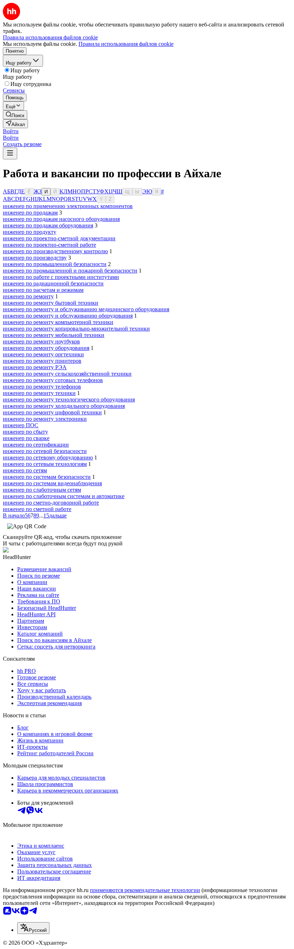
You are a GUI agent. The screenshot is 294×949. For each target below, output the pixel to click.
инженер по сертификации (36, 445)
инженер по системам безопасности (47, 477)
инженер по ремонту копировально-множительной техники (76, 329)
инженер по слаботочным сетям (42, 490)
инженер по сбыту (25, 432)
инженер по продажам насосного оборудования (61, 219)
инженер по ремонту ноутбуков (41, 341)
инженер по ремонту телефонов (42, 387)
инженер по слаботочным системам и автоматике (63, 496)
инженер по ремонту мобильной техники (53, 335)
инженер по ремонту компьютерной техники (58, 322)
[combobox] (33, 928)
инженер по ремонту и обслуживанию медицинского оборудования (86, 309)
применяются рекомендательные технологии (145, 890)
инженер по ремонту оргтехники (43, 354)
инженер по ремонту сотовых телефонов (53, 380)
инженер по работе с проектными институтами (61, 277)
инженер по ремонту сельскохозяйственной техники (67, 374)
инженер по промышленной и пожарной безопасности (70, 271)
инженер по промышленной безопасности (54, 264)
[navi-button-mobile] (10, 153)
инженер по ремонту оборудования (46, 348)
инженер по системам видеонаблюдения (52, 483)
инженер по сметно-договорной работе (51, 503)
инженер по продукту (29, 232)
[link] (15, 114)
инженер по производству (35, 258)
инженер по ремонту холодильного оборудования (64, 406)
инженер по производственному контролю (55, 251)
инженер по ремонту (28, 296)
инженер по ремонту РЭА (35, 367)
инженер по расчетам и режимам (43, 290)
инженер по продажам (30, 212)
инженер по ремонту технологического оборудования (69, 399)
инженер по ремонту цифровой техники (52, 412)
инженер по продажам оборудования (48, 225)
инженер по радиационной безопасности (53, 283)
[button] (11, 131)
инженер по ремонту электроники (45, 419)
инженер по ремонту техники (39, 393)
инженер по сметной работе (37, 509)
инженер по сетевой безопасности (45, 451)
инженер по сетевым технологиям (45, 464)
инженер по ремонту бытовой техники (50, 303)
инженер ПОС (20, 425)
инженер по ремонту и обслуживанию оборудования (68, 316)
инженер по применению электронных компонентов (68, 206)
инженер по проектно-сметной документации (59, 238)
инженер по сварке (26, 438)
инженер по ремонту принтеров (42, 361)
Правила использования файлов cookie (126, 44)
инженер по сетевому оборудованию (48, 457)
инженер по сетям (25, 470)
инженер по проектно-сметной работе (49, 245)
